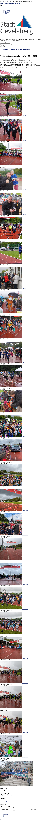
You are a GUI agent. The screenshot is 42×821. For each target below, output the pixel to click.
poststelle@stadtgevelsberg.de (9, 795)
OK (1, 5)
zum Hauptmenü (6, 11)
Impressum (5, 815)
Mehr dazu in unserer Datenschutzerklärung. (10, 3)
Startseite (2, 51)
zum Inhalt (5, 13)
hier (33, 67)
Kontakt (4, 813)
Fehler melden (6, 817)
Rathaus (6, 51)
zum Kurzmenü (6, 9)
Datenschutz (5, 814)
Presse (4, 816)
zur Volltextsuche (6, 10)
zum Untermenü (6, 12)
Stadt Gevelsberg (3, 801)
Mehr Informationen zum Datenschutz (8, 41)
